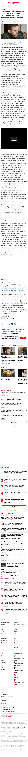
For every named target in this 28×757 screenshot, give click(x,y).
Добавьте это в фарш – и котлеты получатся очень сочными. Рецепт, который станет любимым (15, 611)
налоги (3, 327)
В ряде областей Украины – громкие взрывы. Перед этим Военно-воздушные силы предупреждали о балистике (13, 518)
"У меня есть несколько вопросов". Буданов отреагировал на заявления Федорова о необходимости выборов (15, 494)
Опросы (16, 642)
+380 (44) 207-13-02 (8, 709)
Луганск (3, 669)
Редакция (3, 692)
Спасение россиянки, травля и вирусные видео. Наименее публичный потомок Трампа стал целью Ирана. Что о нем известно (12, 536)
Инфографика (4, 642)
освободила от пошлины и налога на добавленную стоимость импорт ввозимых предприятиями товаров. (14, 288)
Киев (2, 653)
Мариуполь (3, 667)
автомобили (14, 327)
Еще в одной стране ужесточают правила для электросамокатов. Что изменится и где (12, 524)
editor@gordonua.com (8, 711)
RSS (17, 677)
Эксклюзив (16, 636)
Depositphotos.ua (21, 727)
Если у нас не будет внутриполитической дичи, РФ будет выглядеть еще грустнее (13, 398)
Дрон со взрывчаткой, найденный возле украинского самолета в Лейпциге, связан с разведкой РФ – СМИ (12, 549)
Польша (8, 327)
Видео (15, 640)
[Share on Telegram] (15, 324)
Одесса (2, 658)
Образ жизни (4, 638)
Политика (3, 624)
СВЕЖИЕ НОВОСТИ (7, 513)
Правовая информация (6, 696)
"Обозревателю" (14, 71)
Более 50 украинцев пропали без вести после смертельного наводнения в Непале (15, 565)
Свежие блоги (6, 390)
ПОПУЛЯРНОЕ (5, 467)
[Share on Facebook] (9, 324)
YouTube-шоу (17, 645)
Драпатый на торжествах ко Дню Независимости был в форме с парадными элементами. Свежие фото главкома (15, 604)
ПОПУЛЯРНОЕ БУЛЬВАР (8, 578)
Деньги (7, 6)
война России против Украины (8, 331)
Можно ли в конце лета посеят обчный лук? (7, 378)
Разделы (16, 619)
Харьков (3, 662)
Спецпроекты (17, 647)
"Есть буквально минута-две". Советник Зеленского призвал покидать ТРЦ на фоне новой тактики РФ (12, 543)
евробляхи (18, 331)
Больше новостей (14, 575)
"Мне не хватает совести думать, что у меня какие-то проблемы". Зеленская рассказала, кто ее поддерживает (15, 596)
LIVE (15, 633)
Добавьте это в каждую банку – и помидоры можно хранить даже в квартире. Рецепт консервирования (15, 589)
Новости (3, 619)
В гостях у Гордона (18, 626)
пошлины (9, 329)
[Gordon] (13, 3)
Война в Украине (5, 622)
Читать (23, 337)
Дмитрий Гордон (20, 653)
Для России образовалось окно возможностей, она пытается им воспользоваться (11, 405)
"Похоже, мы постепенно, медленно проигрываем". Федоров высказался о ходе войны (14, 501)
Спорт (2, 631)
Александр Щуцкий (14, 333)
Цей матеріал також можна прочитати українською (12, 22)
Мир (2, 629)
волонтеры (15, 329)
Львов (2, 655)
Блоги (15, 629)
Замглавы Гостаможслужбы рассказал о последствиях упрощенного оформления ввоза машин (8, 359)
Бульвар (4, 367)
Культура (3, 633)
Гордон (2, 6)
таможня (3, 329)
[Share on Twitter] (12, 324)
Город (2, 650)
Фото (15, 638)
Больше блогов (13, 422)
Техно (2, 636)
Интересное (4, 645)
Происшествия (4, 640)
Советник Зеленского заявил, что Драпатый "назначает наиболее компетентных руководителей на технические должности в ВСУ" (15, 473)
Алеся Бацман (19, 670)
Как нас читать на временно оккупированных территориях (5, 701)
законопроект (22, 329)
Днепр (2, 664)
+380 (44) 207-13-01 (8, 707)
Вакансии (3, 689)
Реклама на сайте (5, 694)
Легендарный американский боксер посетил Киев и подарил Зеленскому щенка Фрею (15, 480)
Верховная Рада (5, 333)
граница (20, 327)
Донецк (3, 660)
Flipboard (18, 675)
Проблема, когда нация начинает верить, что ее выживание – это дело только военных (12, 417)
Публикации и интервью (19, 624)
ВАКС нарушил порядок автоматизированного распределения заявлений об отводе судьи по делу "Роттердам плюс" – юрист (13, 571)
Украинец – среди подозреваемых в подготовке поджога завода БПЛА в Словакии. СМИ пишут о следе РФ (13, 529)
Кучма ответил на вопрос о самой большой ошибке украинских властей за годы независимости (15, 487)
